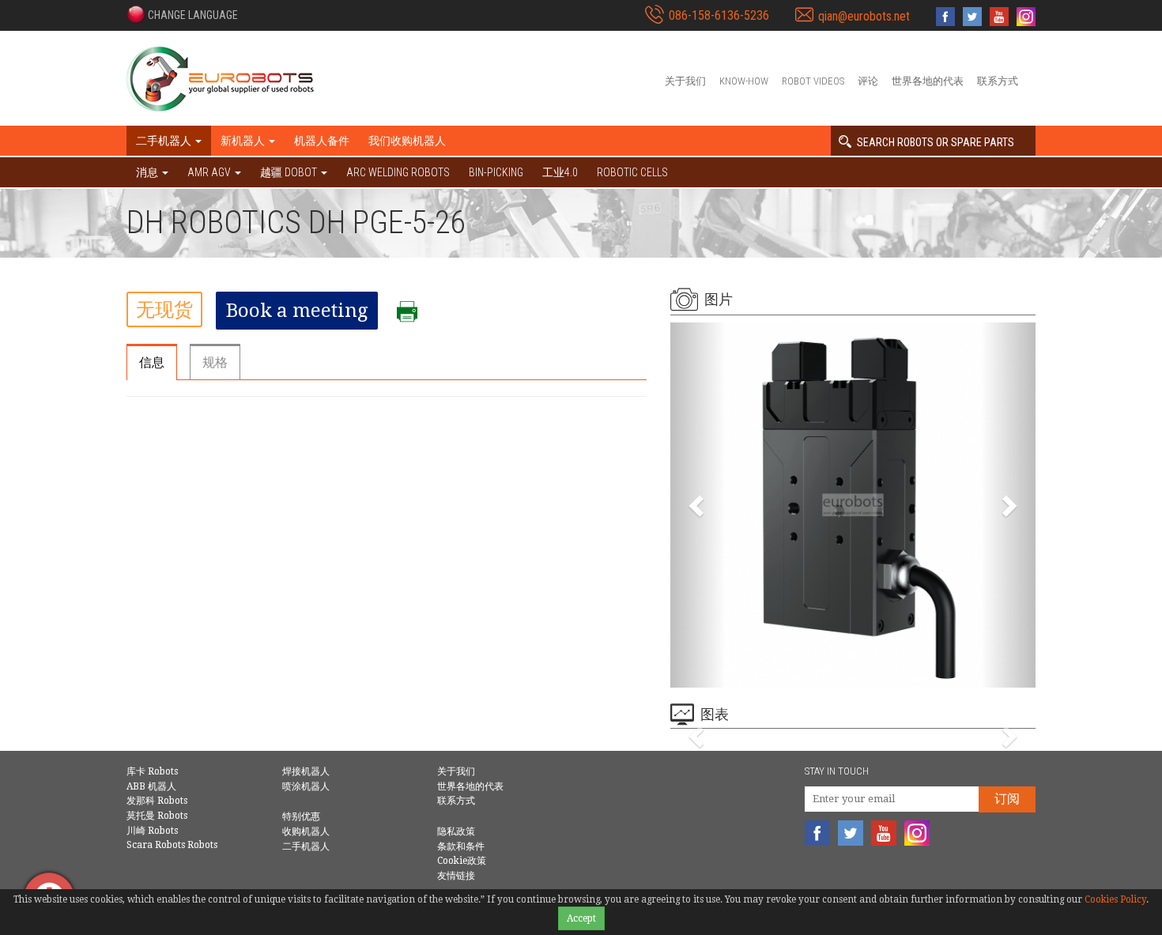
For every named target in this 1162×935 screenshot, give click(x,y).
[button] (182, 14)
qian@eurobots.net (864, 16)
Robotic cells (632, 172)
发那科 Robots (156, 800)
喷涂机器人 (306, 786)
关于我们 (685, 81)
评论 (868, 81)
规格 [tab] (215, 362)
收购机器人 (306, 831)
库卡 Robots (152, 771)
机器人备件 (321, 140)
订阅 (1007, 798)
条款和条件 (461, 846)
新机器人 (244, 140)
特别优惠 (301, 816)
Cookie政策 (461, 860)
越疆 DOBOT (289, 172)
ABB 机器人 (151, 786)
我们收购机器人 (407, 140)
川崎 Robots (152, 830)
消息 (148, 172)
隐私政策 (456, 831)
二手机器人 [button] (165, 140)
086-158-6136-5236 (719, 15)
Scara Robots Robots (171, 844)
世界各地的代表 (928, 81)
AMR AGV (210, 172)
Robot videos (813, 81)
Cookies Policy (1115, 899)
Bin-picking (496, 172)
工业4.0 (560, 172)
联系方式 (997, 81)
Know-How (743, 81)
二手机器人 (306, 846)
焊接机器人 (306, 771)
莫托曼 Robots (156, 815)
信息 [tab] (151, 362)
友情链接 (456, 875)
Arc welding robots (398, 172)
